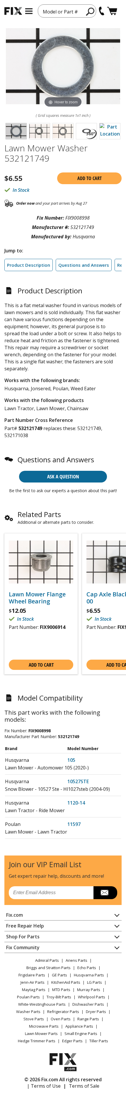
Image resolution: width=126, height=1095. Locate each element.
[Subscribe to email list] (105, 892)
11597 (74, 824)
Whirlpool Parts (91, 997)
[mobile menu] (29, 11)
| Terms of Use (44, 1086)
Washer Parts (28, 1011)
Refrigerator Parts (63, 1011)
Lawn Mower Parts (41, 1033)
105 (71, 760)
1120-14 (76, 803)
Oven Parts (61, 1019)
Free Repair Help (25, 926)
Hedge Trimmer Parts (36, 1040)
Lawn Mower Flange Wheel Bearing (37, 598)
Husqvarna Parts (89, 975)
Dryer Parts (96, 1011)
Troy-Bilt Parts (59, 997)
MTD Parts (61, 989)
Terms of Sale (84, 1086)
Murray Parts (88, 989)
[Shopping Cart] (112, 11)
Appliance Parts (79, 1026)
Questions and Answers (83, 265)
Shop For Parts (23, 936)
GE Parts (59, 975)
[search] (90, 11)
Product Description (28, 265)
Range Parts (88, 1019)
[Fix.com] (13, 11)
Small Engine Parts (80, 1033)
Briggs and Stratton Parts (48, 967)
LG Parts (94, 982)
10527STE (78, 781)
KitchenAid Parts (65, 982)
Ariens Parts (76, 960)
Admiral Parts (47, 960)
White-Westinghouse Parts (42, 1004)
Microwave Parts (44, 1026)
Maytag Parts (33, 989)
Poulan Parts (28, 997)
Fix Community (23, 947)
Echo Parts (86, 967)
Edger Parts (72, 1040)
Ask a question (63, 476)
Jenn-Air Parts (33, 982)
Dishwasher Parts (88, 1004)
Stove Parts (33, 1019)
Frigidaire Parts (31, 975)
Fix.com (14, 915)
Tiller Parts (98, 1040)
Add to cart (89, 178)
